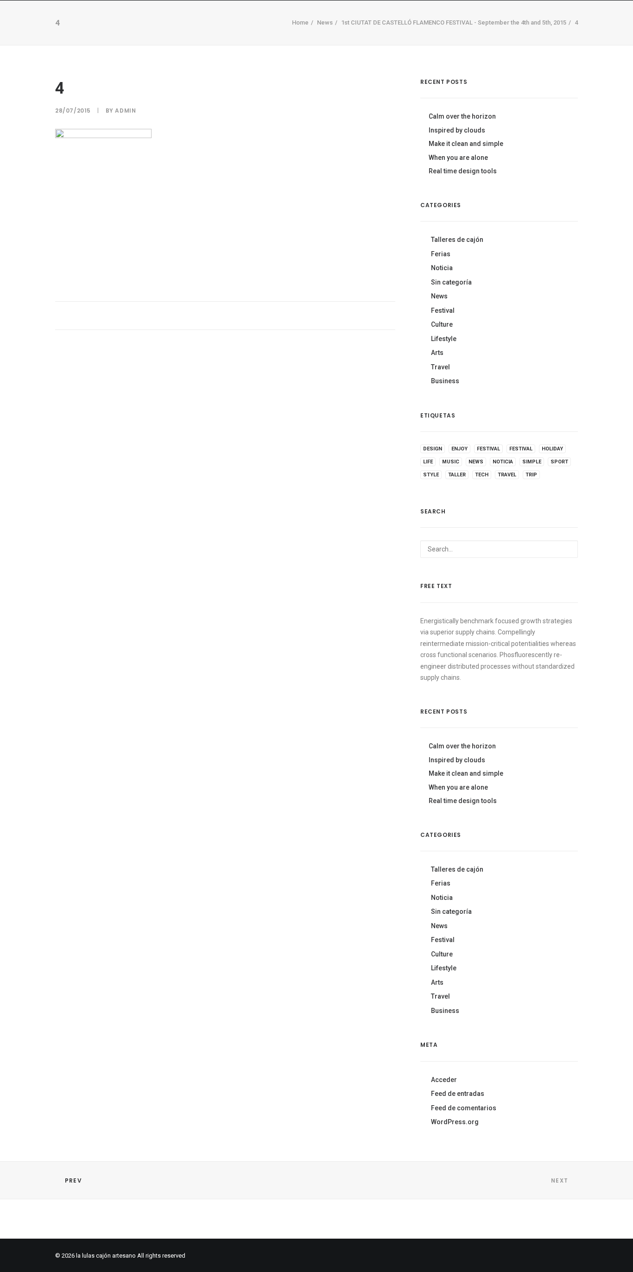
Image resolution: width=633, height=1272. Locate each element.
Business (445, 381)
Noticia (442, 268)
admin (125, 110)
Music (450, 462)
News (439, 296)
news (475, 462)
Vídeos (254, 37)
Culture (442, 324)
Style (431, 475)
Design (432, 449)
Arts (437, 352)
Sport (559, 462)
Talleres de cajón (457, 239)
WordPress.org (455, 1122)
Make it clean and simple (466, 143)
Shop (216, 37)
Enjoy (459, 449)
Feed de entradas (457, 1093)
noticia (503, 462)
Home (181, 37)
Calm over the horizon (462, 116)
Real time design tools (463, 171)
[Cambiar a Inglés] (446, 35)
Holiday (552, 449)
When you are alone (458, 157)
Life (428, 462)
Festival (443, 310)
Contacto (341, 37)
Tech (481, 475)
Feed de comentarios (463, 1108)
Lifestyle (443, 338)
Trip (531, 475)
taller (457, 475)
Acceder (444, 1079)
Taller (293, 37)
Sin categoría (451, 282)
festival (488, 449)
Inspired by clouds (457, 130)
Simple (531, 462)
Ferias (440, 254)
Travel (440, 367)
